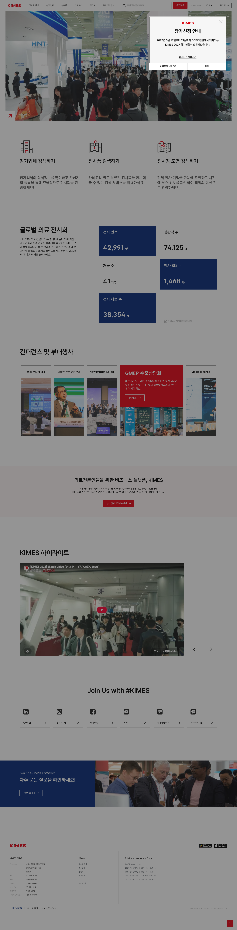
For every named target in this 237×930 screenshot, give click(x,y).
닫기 (207, 66)
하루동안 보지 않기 (168, 66)
